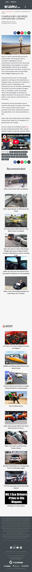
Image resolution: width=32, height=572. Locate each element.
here (27, 127)
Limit (11, 154)
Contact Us (19, 551)
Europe (13, 156)
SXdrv (6, 159)
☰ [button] (25, 7)
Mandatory (24, 151)
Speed (7, 154)
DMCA (24, 551)
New (21, 154)
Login (7, 2)
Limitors (16, 154)
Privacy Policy (9, 551)
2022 (24, 154)
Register (13, 2)
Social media (7, 11)
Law (3, 154)
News (12, 11)
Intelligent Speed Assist (21, 156)
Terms (14, 551)
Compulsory (17, 151)
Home (3, 11)
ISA (3, 159)
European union (6, 156)
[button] (15, 32)
